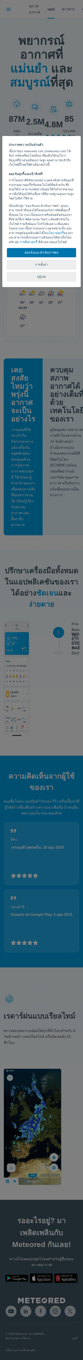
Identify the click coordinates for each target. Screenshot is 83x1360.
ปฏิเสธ (41, 276)
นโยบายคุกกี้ (55, 233)
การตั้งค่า (41, 264)
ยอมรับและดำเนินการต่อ (42, 252)
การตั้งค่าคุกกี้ (28, 242)
